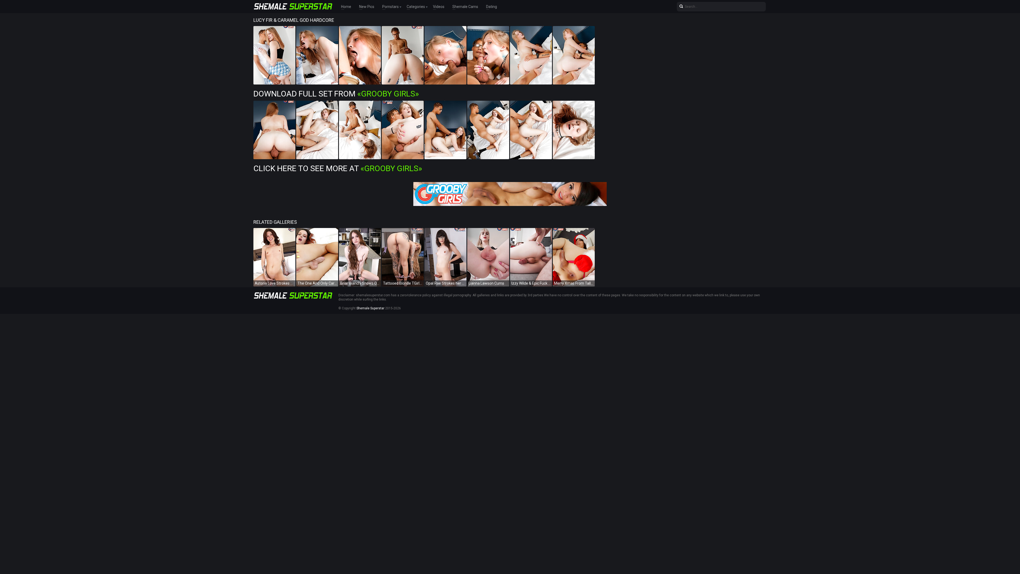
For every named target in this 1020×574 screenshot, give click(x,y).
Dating (491, 7)
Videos (438, 7)
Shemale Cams (465, 7)
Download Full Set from (336, 93)
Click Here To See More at (337, 168)
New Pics (366, 7)
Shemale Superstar (370, 308)
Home (346, 7)
